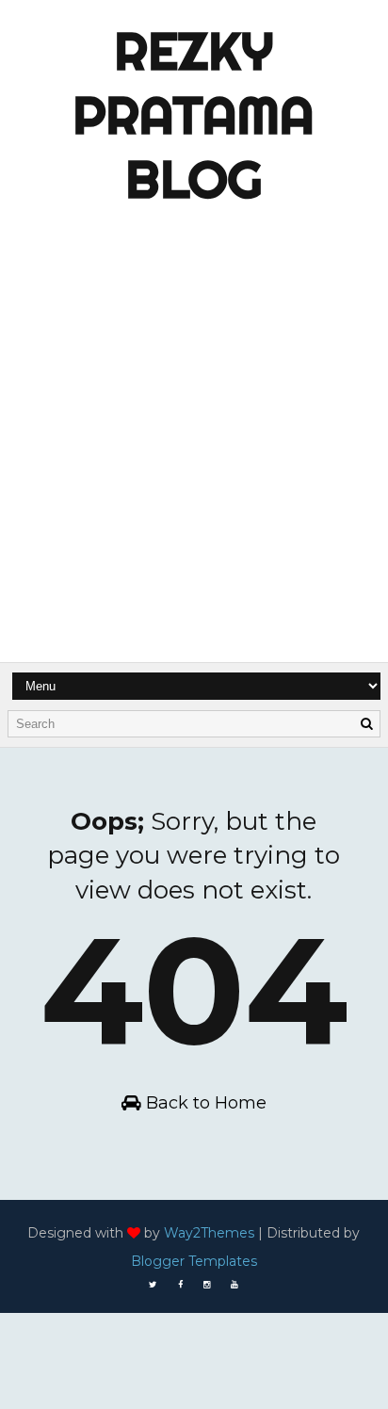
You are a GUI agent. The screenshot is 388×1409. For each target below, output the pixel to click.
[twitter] (152, 1284)
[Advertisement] (194, 468)
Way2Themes (209, 1232)
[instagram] (207, 1284)
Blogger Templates (194, 1261)
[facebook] (179, 1284)
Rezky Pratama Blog (194, 115)
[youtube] (234, 1284)
